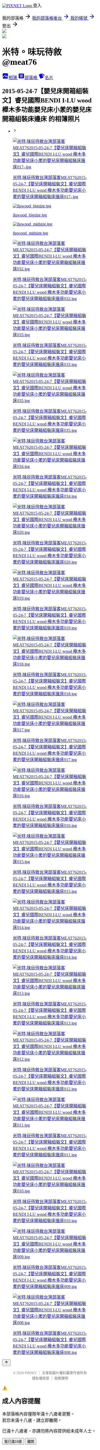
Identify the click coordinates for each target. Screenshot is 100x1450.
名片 (49, 77)
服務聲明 (61, 1378)
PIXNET (31, 1373)
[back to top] (6, 1362)
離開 (30, 1442)
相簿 (13, 77)
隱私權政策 (40, 1378)
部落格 (31, 77)
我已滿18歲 (13, 1442)
